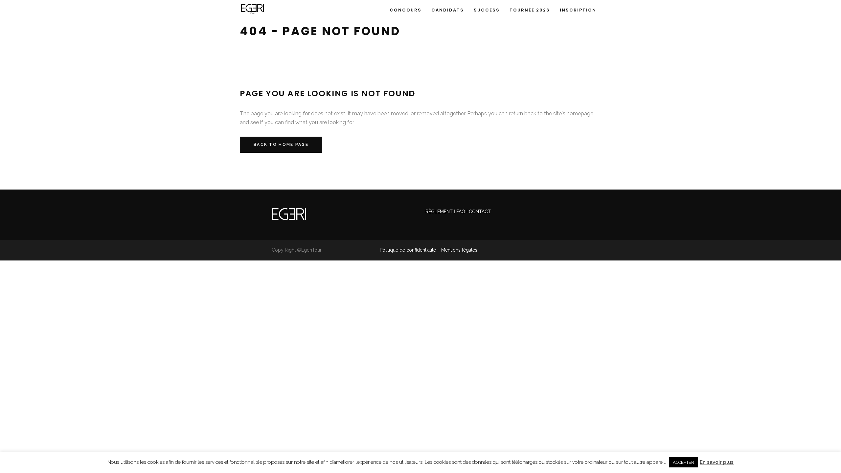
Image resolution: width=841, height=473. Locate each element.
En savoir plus (717, 462)
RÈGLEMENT (439, 211)
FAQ (460, 211)
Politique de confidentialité (408, 250)
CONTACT (480, 211)
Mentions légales (459, 250)
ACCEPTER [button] (683, 462)
